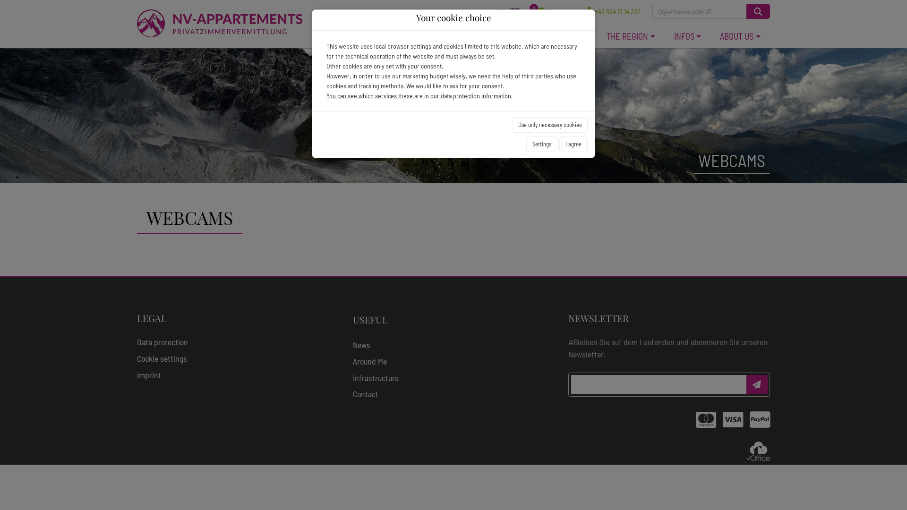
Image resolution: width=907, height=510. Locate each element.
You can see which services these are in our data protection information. (419, 96)
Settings (541, 144)
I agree (573, 144)
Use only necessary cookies (550, 124)
